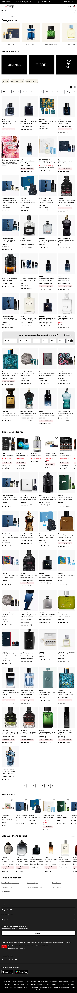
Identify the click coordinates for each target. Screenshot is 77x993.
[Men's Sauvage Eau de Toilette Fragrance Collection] (66, 263)
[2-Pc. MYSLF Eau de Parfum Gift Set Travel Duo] (10, 303)
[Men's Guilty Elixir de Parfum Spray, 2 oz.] (66, 600)
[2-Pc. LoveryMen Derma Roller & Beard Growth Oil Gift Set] (8, 444)
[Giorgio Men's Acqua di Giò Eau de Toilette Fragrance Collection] (29, 303)
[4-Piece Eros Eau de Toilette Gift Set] (48, 106)
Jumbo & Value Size (17, 81)
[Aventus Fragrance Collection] (29, 225)
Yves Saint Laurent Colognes (35, 887)
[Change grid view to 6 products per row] (74, 87)
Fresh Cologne (56, 887)
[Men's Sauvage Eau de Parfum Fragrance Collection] (29, 146)
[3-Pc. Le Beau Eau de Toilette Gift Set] (29, 358)
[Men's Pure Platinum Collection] (8, 848)
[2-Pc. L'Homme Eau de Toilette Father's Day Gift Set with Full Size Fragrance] (10, 185)
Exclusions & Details (13, 948)
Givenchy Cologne (32, 883)
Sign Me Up (38, 933)
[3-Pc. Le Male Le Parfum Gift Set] (10, 600)
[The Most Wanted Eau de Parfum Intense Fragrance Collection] (48, 482)
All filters (69, 335)
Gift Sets (5, 81)
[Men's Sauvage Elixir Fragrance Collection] (66, 106)
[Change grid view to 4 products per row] (71, 87)
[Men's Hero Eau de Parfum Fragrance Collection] (66, 521)
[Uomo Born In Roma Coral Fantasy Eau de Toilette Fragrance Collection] (29, 717)
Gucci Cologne (56, 883)
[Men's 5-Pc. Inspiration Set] (48, 639)
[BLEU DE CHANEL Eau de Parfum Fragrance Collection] (29, 106)
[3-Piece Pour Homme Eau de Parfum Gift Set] (10, 560)
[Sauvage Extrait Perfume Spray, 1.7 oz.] (10, 106)
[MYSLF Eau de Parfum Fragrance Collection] (66, 717)
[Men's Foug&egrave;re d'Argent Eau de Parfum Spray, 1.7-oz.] (10, 398)
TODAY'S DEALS (7, 2)
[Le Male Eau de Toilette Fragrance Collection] (66, 398)
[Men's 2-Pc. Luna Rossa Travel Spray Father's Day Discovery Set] (10, 639)
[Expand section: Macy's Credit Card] (38, 909)
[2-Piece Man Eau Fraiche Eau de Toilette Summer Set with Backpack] (48, 521)
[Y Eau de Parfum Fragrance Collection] (10, 677)
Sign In (69, 6)
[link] (10, 126)
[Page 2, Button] (52, 786)
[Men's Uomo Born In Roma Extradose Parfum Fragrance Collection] (29, 560)
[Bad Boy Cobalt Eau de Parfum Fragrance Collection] (29, 600)
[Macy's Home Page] (9, 6)
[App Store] (7, 972)
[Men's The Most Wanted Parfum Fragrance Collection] (10, 263)
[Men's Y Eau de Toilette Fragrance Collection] (29, 677)
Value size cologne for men (10, 883)
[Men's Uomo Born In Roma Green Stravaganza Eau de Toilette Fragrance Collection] (10, 717)
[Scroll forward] (71, 340)
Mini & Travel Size (31, 81)
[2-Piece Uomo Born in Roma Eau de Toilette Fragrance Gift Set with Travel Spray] (66, 358)
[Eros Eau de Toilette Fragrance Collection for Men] (66, 677)
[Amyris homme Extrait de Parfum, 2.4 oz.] (66, 639)
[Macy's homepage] (3, 16)
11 (48, 786)
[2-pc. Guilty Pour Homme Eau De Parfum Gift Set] (48, 358)
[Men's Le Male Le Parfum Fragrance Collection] (66, 225)
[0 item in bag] (74, 6)
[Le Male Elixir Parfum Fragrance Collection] (29, 521)
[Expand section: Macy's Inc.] (38, 919)
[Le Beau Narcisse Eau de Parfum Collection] (10, 756)
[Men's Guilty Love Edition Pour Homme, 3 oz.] (48, 677)
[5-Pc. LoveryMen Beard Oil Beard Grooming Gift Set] (66, 444)
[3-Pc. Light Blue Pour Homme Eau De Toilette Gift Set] (48, 146)
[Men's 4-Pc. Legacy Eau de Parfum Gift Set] (51, 444)
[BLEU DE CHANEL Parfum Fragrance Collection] (48, 303)
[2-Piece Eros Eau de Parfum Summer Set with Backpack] (29, 185)
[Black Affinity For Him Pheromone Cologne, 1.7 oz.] (22, 444)
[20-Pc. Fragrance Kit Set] (8, 806)
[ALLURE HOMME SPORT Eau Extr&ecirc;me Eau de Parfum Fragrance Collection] (48, 600)
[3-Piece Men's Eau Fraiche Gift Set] (66, 560)
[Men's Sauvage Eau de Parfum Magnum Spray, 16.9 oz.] (48, 398)
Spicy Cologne (6, 891)
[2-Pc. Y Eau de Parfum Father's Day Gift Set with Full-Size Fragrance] (10, 225)
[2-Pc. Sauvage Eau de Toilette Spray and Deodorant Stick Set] (66, 146)
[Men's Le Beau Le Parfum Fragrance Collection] (29, 398)
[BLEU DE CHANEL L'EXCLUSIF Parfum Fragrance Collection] (48, 560)
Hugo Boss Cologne (8, 887)
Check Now (23, 948)
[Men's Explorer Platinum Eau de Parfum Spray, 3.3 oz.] (37, 444)
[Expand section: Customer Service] (38, 904)
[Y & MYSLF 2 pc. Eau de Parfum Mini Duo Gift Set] (29, 263)
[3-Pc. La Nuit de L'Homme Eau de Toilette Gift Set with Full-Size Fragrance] (10, 482)
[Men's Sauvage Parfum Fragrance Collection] (48, 263)
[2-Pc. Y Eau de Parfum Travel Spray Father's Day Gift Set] (10, 521)
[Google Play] (21, 972)
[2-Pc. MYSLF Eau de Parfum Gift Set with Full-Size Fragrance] (48, 185)
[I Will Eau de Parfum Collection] (51, 848)
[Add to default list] (13, 438)
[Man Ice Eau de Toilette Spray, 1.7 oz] (66, 303)
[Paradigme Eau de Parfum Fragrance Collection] (48, 717)
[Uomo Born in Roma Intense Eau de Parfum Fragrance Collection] (66, 185)
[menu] (3, 6)
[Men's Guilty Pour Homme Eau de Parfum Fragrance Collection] (29, 639)
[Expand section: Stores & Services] (38, 914)
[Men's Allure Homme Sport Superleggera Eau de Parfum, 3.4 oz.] (48, 225)
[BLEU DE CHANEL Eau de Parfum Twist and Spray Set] (29, 482)
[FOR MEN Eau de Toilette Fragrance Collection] (22, 848)
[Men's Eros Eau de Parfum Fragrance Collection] (10, 358)
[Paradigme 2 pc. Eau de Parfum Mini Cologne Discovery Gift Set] (66, 482)
